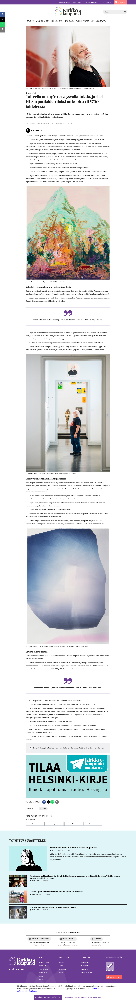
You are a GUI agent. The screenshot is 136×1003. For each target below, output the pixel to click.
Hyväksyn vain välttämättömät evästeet (83, 997)
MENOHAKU (121, 2)
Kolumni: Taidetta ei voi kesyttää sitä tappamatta (73, 848)
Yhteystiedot (85, 962)
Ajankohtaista (44, 962)
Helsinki (61, 962)
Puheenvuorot (44, 969)
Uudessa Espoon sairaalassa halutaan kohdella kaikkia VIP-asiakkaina (56, 892)
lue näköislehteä (113, 957)
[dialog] (68, 993)
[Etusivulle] (68, 11)
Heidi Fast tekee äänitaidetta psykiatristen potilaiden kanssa (53, 907)
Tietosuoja (84, 969)
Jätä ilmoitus (77, 2)
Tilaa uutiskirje (106, 2)
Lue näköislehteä (64, 2)
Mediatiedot (85, 966)
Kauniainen (62, 969)
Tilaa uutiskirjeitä (86, 973)
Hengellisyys (43, 973)
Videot (41, 980)
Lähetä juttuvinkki (92, 2)
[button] (44, 802)
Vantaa (61, 973)
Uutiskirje (97, 939)
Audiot (41, 976)
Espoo (61, 966)
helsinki (44, 809)
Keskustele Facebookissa (41, 939)
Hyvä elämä (43, 966)
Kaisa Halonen (43, 123)
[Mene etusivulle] (22, 960)
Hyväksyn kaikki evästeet (48, 997)
